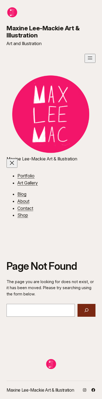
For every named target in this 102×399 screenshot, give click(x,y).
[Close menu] (12, 163)
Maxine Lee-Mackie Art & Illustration (43, 31)
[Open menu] (90, 58)
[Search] (86, 310)
